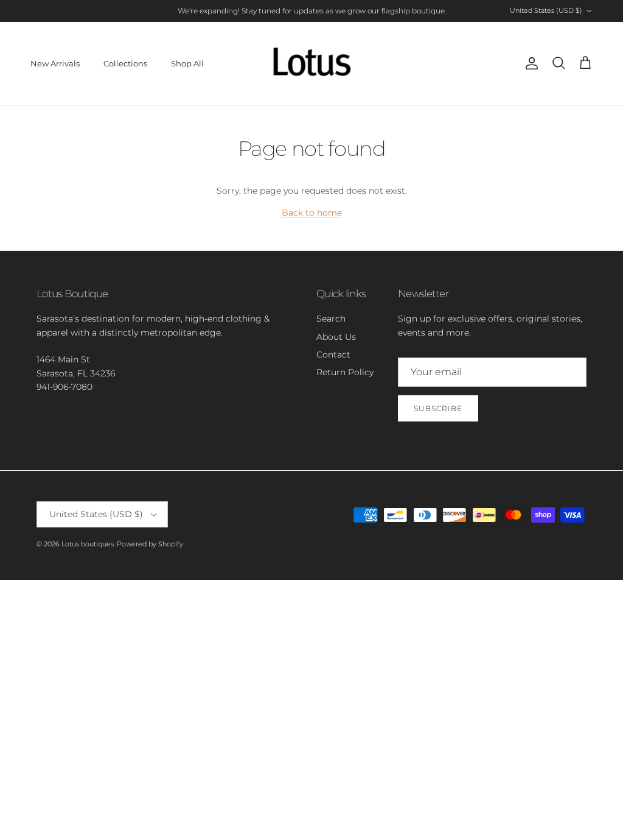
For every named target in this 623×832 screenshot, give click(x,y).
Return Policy (345, 372)
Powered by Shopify (150, 544)
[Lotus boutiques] (312, 63)
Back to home (312, 212)
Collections (125, 63)
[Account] (529, 63)
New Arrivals (55, 63)
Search (331, 318)
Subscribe (438, 408)
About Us (336, 336)
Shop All (187, 63)
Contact (333, 354)
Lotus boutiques (87, 544)
